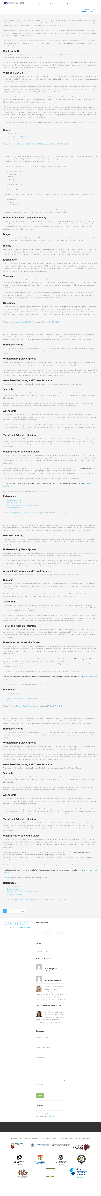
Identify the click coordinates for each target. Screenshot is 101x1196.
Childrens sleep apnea (14, 507)
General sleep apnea (14, 500)
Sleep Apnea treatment (14, 502)
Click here (6, 491)
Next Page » (20, 911)
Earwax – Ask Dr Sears (14, 134)
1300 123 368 (25, 927)
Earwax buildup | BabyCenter (17, 136)
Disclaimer (42, 1127)
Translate (51, 1117)
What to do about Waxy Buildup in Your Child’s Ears (27, 144)
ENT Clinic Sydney (63, 144)
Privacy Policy (32, 1127)
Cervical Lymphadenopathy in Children (22, 322)
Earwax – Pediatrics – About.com (18, 139)
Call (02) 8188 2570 (87, 10)
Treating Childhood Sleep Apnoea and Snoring (25, 513)
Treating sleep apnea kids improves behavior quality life (26, 505)
